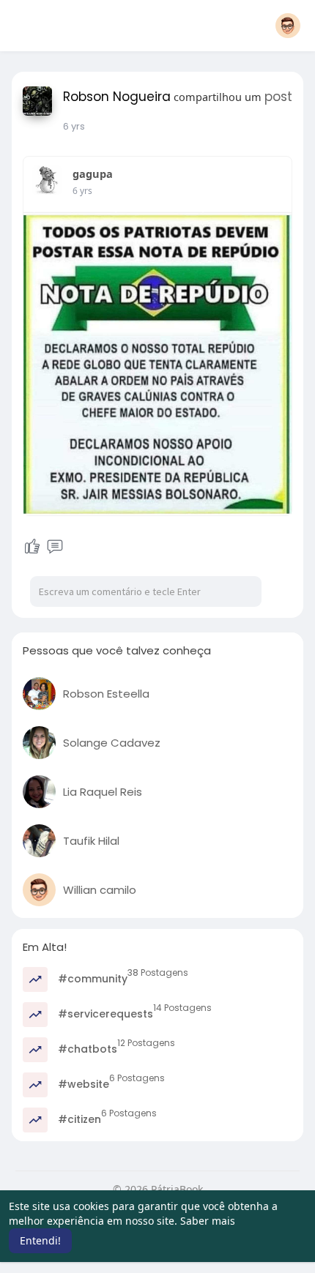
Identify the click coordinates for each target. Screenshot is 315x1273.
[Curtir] (32, 547)
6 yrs (74, 126)
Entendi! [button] (40, 1240)
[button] (288, 25)
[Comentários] (54, 546)
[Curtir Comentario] (43, 546)
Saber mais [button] (207, 1221)
